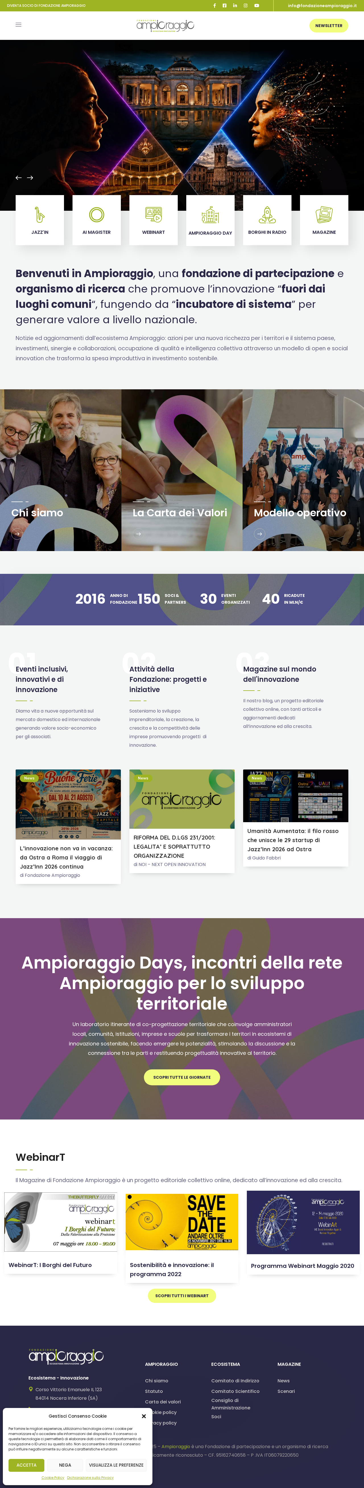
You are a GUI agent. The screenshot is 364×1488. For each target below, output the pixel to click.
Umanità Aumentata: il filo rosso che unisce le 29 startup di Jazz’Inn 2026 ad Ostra (293, 840)
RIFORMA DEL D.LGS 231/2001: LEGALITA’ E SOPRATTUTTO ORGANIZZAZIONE (174, 846)
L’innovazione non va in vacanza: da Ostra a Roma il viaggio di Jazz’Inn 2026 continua (66, 857)
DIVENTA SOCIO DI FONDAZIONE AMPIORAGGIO (46, 5)
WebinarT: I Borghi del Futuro (50, 1265)
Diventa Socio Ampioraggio (124, 111)
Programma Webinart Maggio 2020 (302, 1266)
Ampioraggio (176, 1446)
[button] (144, 1416)
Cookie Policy (53, 1477)
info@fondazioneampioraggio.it (322, 6)
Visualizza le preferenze (116, 1465)
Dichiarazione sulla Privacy (90, 1477)
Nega (65, 1465)
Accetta (26, 1465)
